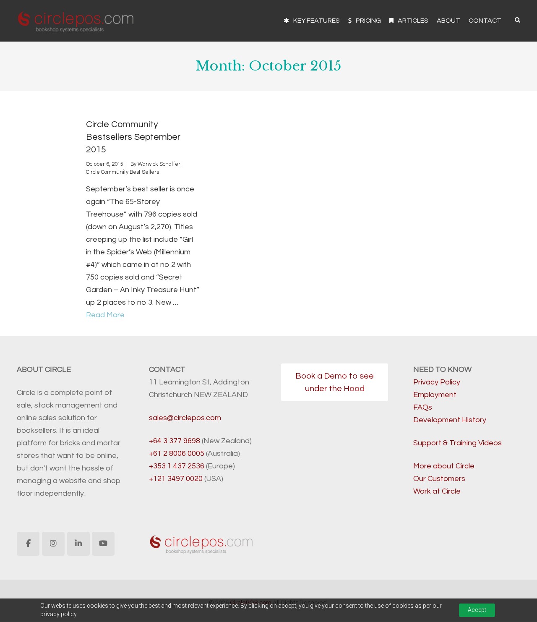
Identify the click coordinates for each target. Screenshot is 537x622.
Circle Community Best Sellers (122, 172)
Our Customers (439, 479)
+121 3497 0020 (176, 479)
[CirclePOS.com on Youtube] (103, 544)
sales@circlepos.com (185, 418)
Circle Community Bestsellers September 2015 (133, 137)
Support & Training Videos (457, 443)
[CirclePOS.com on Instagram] (53, 544)
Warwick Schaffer (159, 164)
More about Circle (443, 466)
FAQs (422, 407)
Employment (434, 395)
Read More (105, 315)
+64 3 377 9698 (174, 441)
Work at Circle (437, 491)
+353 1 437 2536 (176, 466)
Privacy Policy (436, 382)
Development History (449, 420)
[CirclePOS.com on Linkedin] (78, 544)
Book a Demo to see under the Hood (334, 382)
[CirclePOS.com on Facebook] (28, 544)
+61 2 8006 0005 (176, 453)
